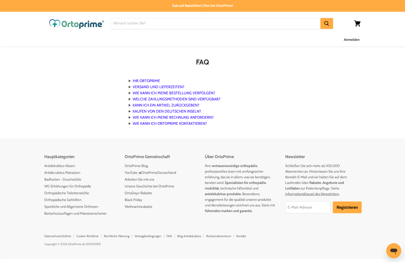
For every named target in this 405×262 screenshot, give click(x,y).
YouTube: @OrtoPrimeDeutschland (150, 173)
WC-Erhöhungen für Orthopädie (67, 186)
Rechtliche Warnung (116, 236)
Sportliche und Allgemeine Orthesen (71, 207)
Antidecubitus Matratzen (62, 173)
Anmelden (352, 40)
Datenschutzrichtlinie (57, 236)
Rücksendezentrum (218, 236)
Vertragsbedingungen (148, 236)
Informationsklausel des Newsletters (312, 194)
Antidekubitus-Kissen (59, 166)
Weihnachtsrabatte (138, 207)
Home (49, 39)
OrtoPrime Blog (136, 166)
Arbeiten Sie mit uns (139, 179)
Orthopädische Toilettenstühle (66, 193)
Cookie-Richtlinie (87, 236)
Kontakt (241, 236)
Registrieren (347, 207)
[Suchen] (326, 23)
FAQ (169, 236)
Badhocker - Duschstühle (62, 179)
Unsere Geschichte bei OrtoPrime (149, 186)
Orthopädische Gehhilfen (62, 200)
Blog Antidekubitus (189, 236)
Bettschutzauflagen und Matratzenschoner (75, 213)
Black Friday (133, 200)
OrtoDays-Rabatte (138, 193)
